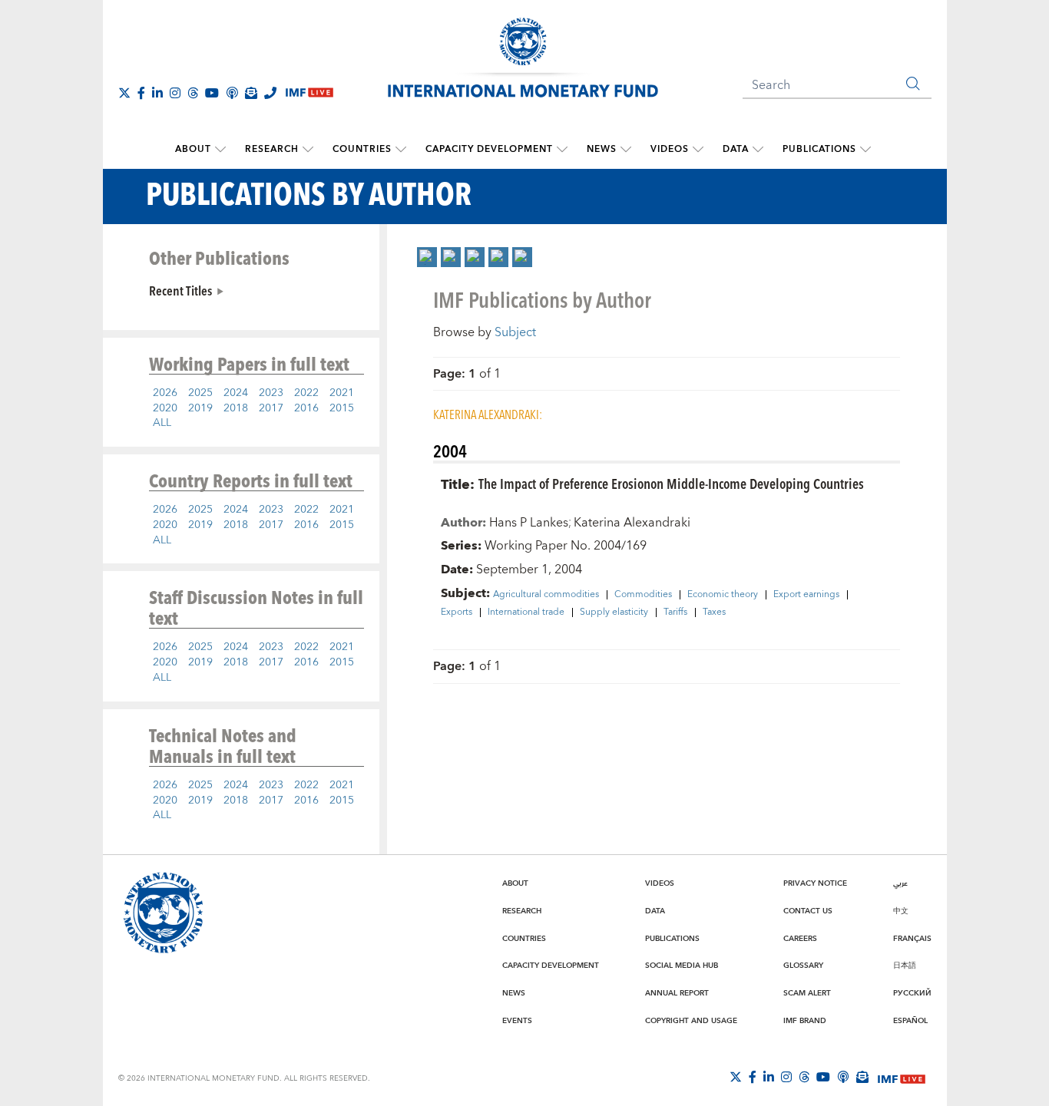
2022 (306, 393)
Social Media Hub (681, 965)
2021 (341, 393)
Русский (912, 993)
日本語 (904, 965)
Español (910, 1021)
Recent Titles (180, 290)
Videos (669, 149)
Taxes (714, 612)
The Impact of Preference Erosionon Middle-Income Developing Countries (671, 483)
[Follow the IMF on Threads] (192, 93)
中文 (900, 911)
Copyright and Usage (691, 1021)
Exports (456, 612)
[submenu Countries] (401, 149)
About (193, 149)
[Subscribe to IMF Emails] (251, 93)
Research (272, 149)
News (602, 149)
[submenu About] (220, 149)
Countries (362, 149)
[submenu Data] (758, 149)
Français (912, 939)
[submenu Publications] (865, 149)
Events (517, 1021)
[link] (427, 257)
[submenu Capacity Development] (562, 149)
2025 (200, 393)
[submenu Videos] (698, 149)
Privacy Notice (815, 883)
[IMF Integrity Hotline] (270, 93)
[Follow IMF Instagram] (175, 93)
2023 (271, 393)
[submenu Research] (308, 149)
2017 (271, 408)
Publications (819, 149)
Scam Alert (807, 993)
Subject (515, 332)
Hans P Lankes (528, 522)
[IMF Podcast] (232, 93)
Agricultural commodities (546, 594)
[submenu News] (626, 149)
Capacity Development (489, 149)
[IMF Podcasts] (843, 1077)
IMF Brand (804, 1021)
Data (736, 149)
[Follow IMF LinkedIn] (157, 93)
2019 (200, 408)
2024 (235, 393)
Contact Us (807, 911)
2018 (235, 408)
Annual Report (677, 993)
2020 (165, 408)
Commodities (643, 594)
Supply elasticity (614, 612)
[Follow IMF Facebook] (141, 93)
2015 (341, 408)
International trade (526, 612)
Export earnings (806, 594)
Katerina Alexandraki (632, 522)
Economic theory (722, 594)
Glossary (803, 965)
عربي (900, 883)
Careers (800, 939)
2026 (165, 393)
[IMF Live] (901, 1077)
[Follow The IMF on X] (124, 93)
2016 (306, 408)
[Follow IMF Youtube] (212, 93)
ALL (162, 423)
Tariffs (675, 612)
